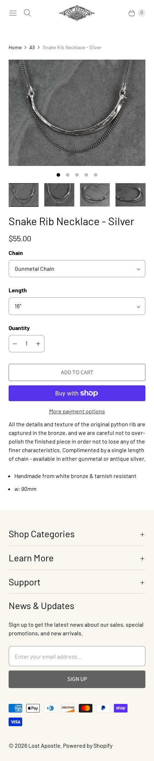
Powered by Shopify (87, 745)
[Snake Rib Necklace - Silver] (77, 113)
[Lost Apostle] (77, 13)
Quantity (19, 327)
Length (18, 290)
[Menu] (13, 13)
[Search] (27, 13)
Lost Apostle (44, 745)
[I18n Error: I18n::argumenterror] (24, 195)
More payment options (77, 411)
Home (15, 47)
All (32, 47)
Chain (16, 252)
